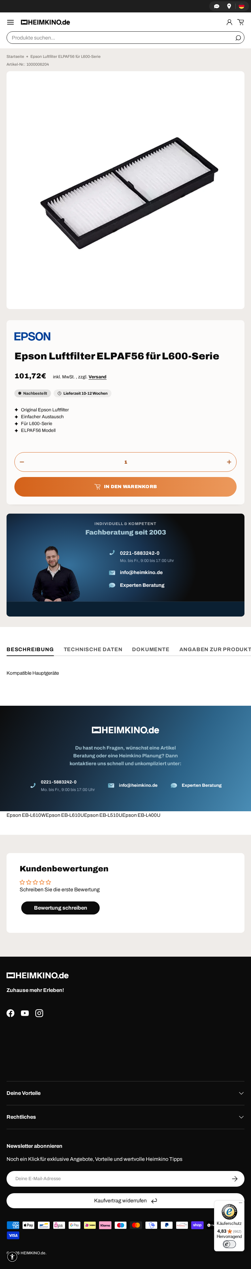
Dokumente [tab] (150, 649)
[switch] (229, 1244)
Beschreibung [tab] (30, 649)
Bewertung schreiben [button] (60, 908)
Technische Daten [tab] (93, 649)
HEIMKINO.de (33, 1253)
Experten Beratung (142, 585)
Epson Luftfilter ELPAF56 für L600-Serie (65, 56)
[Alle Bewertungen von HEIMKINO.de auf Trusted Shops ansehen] (125, 1047)
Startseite (15, 56)
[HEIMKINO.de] (45, 22)
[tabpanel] (125, 740)
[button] (240, 22)
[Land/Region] (241, 6)
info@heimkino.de (141, 572)
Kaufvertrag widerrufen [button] (120, 1200)
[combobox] (125, 37)
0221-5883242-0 (139, 553)
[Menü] (240, 1204)
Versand (98, 376)
